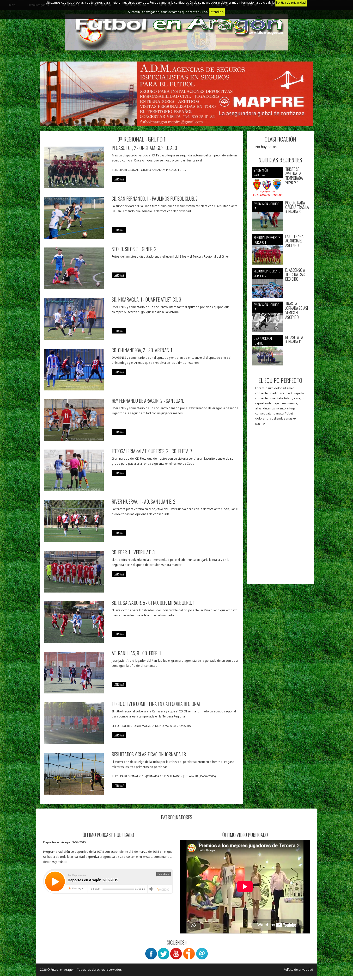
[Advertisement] (280, 507)
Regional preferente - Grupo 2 (267, 273)
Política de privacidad (298, 970)
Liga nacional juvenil (263, 341)
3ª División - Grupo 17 (266, 206)
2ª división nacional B (261, 172)
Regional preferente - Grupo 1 (267, 240)
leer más (119, 179)
